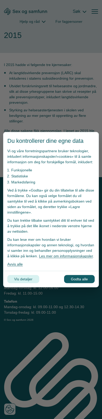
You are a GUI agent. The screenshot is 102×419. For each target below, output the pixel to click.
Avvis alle (15, 264)
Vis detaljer (23, 279)
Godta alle (79, 279)
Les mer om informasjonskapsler (66, 256)
